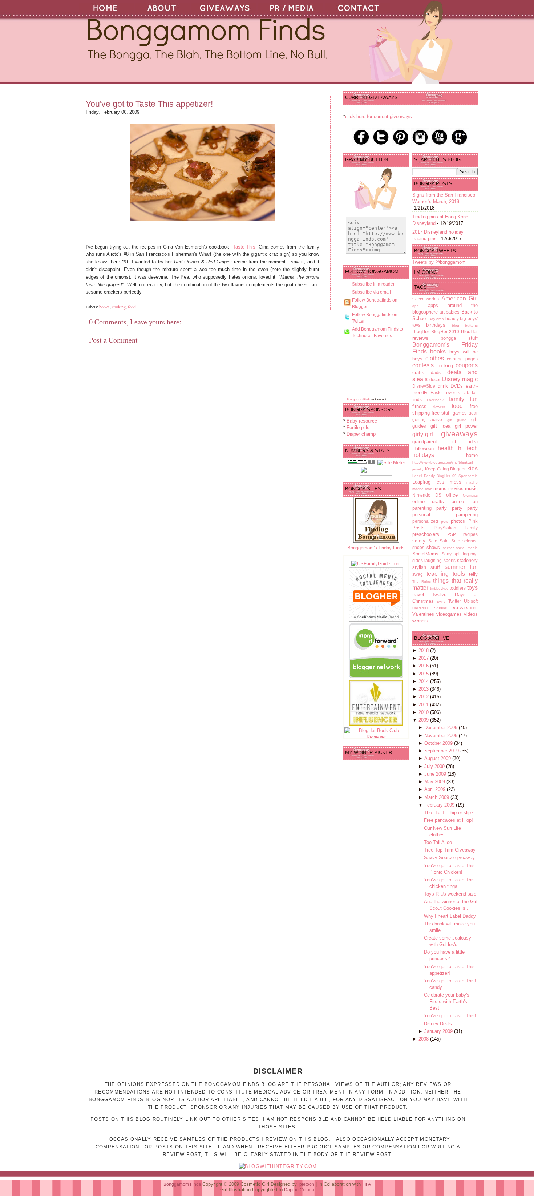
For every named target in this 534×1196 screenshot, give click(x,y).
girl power (466, 426)
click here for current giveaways (378, 116)
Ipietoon (306, 1184)
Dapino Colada (299, 1189)
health (446, 448)
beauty (452, 318)
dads (436, 372)
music (471, 488)
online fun (465, 501)
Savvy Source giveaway (449, 857)
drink (443, 386)
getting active (427, 419)
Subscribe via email (371, 292)
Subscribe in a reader (373, 284)
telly (473, 574)
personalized (425, 521)
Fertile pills (358, 427)
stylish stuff (426, 567)
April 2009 (435, 789)
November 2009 (441, 735)
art (442, 312)
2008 (424, 1039)
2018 (424, 650)
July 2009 (435, 766)
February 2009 (440, 805)
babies (453, 312)
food (132, 307)
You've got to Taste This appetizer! (149, 104)
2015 (424, 673)
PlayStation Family (456, 527)
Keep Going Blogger (445, 468)
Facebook (435, 400)
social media (467, 548)
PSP (451, 534)
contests (423, 365)
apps (433, 305)
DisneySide (423, 386)
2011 (424, 704)
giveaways (459, 433)
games (460, 413)
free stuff (441, 413)
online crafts (428, 501)
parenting (422, 508)
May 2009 (435, 781)
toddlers (458, 588)
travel (418, 594)
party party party (457, 508)
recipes (470, 534)
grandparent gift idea (445, 441)
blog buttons (465, 325)
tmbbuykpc (439, 588)
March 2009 (437, 797)
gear (473, 413)
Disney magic (460, 379)
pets (444, 522)
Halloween (423, 448)
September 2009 (442, 750)
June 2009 (436, 774)
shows (433, 547)
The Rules (421, 581)
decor (435, 379)
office (452, 495)
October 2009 (439, 743)
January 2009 (439, 1031)
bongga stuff (459, 338)
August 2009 (438, 758)
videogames (449, 614)
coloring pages (462, 358)
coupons (467, 365)
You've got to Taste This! (450, 1015)
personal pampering (445, 514)
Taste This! (245, 247)
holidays (423, 455)
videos (471, 614)
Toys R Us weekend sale (450, 894)
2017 (424, 658)
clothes (434, 358)
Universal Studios (429, 608)
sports (450, 560)
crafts (418, 372)
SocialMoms (425, 554)
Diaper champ (361, 434)
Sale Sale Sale (444, 540)
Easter (436, 392)
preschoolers (425, 534)
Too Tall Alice (438, 842)
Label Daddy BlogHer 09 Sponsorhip (445, 476)
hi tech (468, 448)
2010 (424, 712)
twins (441, 601)
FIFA (366, 1184)
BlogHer (420, 331)
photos (458, 521)
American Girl (459, 298)
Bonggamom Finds (358, 399)
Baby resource (362, 421)
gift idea (440, 426)
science (470, 540)
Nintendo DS (426, 495)
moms (439, 488)
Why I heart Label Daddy (450, 916)
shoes (418, 547)
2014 (424, 681)
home (472, 455)
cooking (119, 307)
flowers (439, 407)
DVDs (456, 386)
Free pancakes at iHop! (448, 820)
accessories (427, 298)
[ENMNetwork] (376, 724)
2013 (424, 689)
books (104, 307)
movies (456, 488)
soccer (448, 548)
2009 (424, 720)
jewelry (418, 469)
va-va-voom (465, 607)
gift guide (456, 420)
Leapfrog (421, 482)
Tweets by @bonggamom (439, 262)
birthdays (435, 325)
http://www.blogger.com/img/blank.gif (442, 462)
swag (417, 574)
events (453, 392)
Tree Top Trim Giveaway (450, 850)
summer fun (461, 567)
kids (472, 468)
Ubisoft (471, 601)
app (415, 306)
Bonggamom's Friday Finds (376, 547)
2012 (424, 696)
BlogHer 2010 (445, 331)
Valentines (423, 614)
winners (420, 620)
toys (472, 588)
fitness (419, 406)
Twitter (454, 601)
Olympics (470, 495)
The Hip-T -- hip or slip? (448, 812)
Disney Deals (438, 1023)
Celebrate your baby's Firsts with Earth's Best (446, 1001)
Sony (446, 553)
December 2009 (441, 727)
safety (418, 541)
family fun (463, 399)
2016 (424, 665)
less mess (448, 482)
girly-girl (422, 434)
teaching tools (445, 574)
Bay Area (436, 319)
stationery (467, 560)
